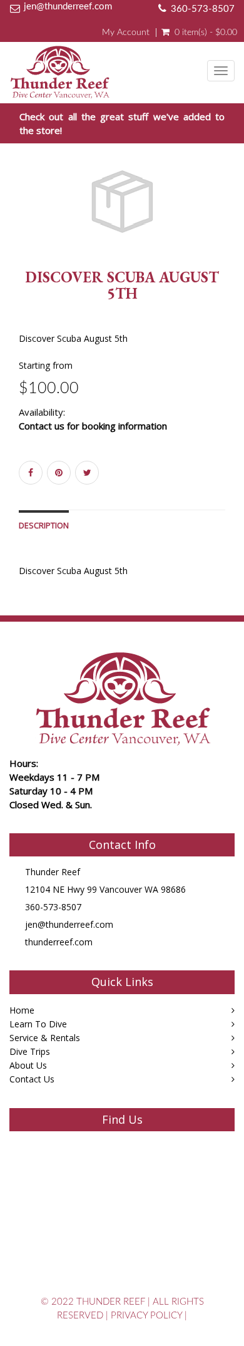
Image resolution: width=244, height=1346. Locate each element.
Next (228, 216)
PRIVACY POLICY (146, 1315)
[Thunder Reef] (60, 69)
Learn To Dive (38, 1024)
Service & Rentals (44, 1038)
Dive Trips (29, 1051)
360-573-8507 (203, 9)
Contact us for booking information (93, 425)
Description (44, 525)
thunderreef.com (59, 942)
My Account (126, 32)
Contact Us (31, 1079)
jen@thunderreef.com (68, 6)
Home (21, 1010)
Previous (18, 216)
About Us (28, 1065)
